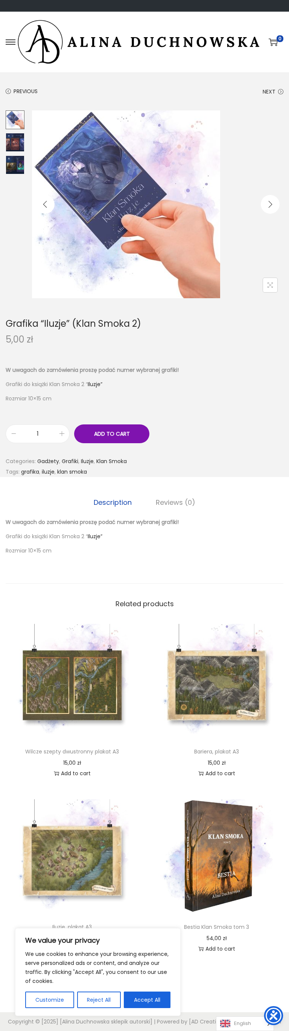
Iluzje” (95, 384)
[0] (273, 42)
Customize (49, 1000)
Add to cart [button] (76, 773)
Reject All (99, 1000)
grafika (30, 471)
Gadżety (48, 461)
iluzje (48, 471)
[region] (98, 972)
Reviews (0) (175, 502)
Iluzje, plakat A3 (72, 927)
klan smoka (72, 471)
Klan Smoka (111, 461)
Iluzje (87, 461)
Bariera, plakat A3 (216, 751)
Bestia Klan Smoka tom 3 (216, 927)
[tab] (113, 502)
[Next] (270, 204)
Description (113, 502)
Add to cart (112, 434)
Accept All (147, 1000)
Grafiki (70, 461)
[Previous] (45, 204)
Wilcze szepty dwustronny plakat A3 (72, 751)
